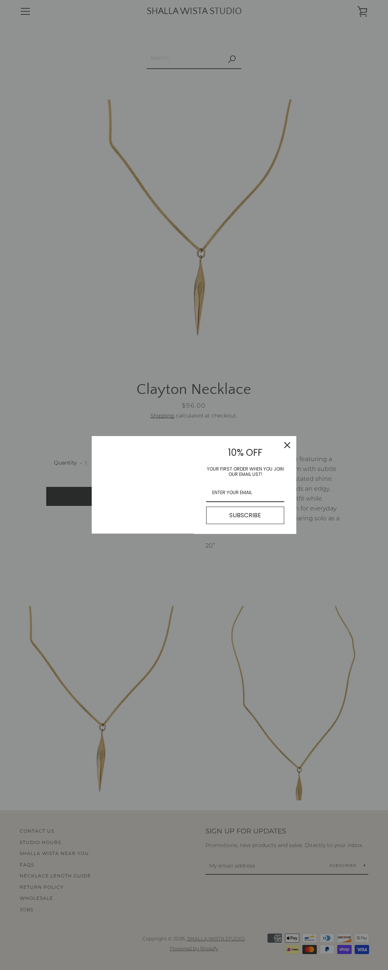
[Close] (287, 445)
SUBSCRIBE (245, 515)
